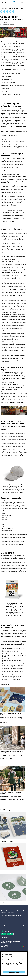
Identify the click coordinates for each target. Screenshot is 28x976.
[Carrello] (25, 2)
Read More (2, 722)
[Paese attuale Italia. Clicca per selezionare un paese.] (24, 946)
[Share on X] (7, 11)
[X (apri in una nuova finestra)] (6, 946)
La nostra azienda (5, 925)
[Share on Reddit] (10, 11)
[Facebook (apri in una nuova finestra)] (2, 946)
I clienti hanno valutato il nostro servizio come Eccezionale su (10, 942)
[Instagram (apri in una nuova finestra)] (4, 946)
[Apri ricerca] (5, 2)
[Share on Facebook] (1, 11)
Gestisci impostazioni (14, 969)
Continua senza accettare (7, 954)
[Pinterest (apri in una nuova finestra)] (8, 946)
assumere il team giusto (7, 503)
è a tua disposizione (10, 915)
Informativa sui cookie (19, 965)
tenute (10, 486)
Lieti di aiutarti (4, 921)
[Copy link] (13, 11)
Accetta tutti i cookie (14, 972)
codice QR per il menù (11, 607)
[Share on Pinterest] (4, 11)
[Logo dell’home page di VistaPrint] (14, 2)
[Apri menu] (2, 2)
